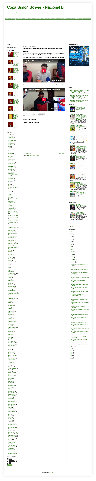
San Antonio (10, 398)
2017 (71, 244)
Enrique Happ (10, 257)
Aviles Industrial (11, 182)
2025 (71, 357)
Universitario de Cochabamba (11, 430)
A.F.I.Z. (9, 146)
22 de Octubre (10, 137)
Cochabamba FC (11, 204)
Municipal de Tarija (11, 342)
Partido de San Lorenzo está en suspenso (79, 304)
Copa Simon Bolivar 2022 (13, 215)
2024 (71, 355)
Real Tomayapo (29, 115)
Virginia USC (10, 448)
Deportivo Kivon (11, 240)
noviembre (73, 262)
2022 (71, 352)
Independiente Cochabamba (13, 293)
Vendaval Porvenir (11, 442)
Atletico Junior (10, 170)
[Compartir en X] (41, 114)
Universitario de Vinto (12, 436)
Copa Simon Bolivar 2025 (13, 222)
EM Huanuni (10, 255)
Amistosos (10, 156)
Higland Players (11, 283)
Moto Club (10, 337)
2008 (71, 231)
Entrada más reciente (27, 153)
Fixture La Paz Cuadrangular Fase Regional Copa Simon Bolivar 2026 (16, 101)
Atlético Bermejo (11, 167)
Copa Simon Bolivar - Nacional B (35, 7)
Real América (10, 376)
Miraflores (10, 333)
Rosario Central (11, 395)
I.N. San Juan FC (11, 287)
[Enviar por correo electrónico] (39, 114)
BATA (9, 184)
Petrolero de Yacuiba (12, 368)
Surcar (9, 414)
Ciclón (9, 197)
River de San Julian (11, 394)
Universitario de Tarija (12, 435)
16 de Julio (10, 136)
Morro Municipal (11, 335)
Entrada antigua (61, 153)
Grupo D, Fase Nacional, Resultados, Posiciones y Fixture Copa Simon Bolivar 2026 (79, 96)
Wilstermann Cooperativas (13, 451)
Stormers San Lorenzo (36, 115)
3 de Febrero (10, 143)
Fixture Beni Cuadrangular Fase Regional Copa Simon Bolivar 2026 (16, 94)
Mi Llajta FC (10, 330)
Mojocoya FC (10, 334)
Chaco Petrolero (11, 193)
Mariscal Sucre (11, 328)
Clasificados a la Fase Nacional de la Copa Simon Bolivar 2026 (16, 54)
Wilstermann (10, 449)
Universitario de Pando (12, 432)
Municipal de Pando (11, 341)
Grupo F (82, 18)
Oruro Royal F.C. (73, 155)
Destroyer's (10, 250)
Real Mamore (10, 381)
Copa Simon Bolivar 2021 (13, 212)
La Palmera (10, 315)
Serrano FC (10, 405)
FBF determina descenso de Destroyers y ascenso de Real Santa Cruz (80, 184)
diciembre (73, 346)
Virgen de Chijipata (11, 446)
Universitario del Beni (12, 438)
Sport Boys (10, 408)
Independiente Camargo (12, 292)
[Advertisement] (46, 31)
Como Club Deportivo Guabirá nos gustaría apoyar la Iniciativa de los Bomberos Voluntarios (81, 147)
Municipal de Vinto (11, 344)
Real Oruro (10, 387)
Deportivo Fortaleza (11, 236)
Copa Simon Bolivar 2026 (13, 225)
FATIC (9, 266)
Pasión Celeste (11, 366)
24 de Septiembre (11, 140)
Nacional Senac (11, 352)
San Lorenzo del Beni (12, 404)
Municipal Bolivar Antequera (13, 338)
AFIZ (9, 150)
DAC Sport (72, 226)
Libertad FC (10, 318)
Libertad (9, 317)
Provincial (10, 369)
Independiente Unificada (12, 298)
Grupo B (60, 18)
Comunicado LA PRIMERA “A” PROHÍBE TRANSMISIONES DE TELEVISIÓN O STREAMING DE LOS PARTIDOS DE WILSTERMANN (81, 117)
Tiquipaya (10, 415)
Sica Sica (10, 407)
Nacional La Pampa (11, 350)
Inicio (7, 18)
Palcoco (9, 365)
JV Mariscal (10, 312)
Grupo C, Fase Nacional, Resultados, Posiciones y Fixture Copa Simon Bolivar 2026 (79, 98)
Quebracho (10, 374)
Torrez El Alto (10, 420)
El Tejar (9, 253)
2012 (71, 236)
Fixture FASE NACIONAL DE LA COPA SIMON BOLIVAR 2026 (15, 117)
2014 (71, 239)
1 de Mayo (10, 134)
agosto (72, 257)
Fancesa (9, 264)
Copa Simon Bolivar (12, 211)
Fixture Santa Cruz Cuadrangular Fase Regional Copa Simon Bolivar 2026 (16, 63)
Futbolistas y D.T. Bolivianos (76, 125)
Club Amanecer (11, 201)
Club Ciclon (72, 173)
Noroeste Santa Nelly (12, 355)
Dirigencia (10, 251)
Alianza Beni (10, 153)
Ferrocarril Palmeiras (12, 268)
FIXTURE (10, 271)
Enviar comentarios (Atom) (33, 155)
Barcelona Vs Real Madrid (75, 204)
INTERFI (9, 302)
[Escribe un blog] (40, 114)
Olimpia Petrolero (11, 359)
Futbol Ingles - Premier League (76, 212)
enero (72, 249)
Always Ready (10, 154)
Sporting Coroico (11, 410)
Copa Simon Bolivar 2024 (13, 220)
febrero (72, 251)
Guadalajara (10, 280)
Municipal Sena (11, 345)
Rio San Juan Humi (11, 392)
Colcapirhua (10, 205)
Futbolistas (12, 18)
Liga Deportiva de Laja (12, 321)
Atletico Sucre (10, 178)
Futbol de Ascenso (28, 18)
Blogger (51, 472)
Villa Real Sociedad (11, 445)
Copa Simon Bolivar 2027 (13, 227)
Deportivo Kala (11, 239)
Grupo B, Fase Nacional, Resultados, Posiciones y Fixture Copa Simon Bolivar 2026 (79, 101)
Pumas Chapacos (11, 372)
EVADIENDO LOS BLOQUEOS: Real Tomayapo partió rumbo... (78, 295)
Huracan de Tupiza (11, 286)
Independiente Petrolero (12, 295)
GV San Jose (10, 281)
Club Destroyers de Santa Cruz (76, 182)
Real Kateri (10, 379)
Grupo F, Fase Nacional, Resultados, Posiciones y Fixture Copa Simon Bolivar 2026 (79, 91)
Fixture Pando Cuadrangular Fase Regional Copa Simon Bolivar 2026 (16, 78)
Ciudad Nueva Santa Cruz (13, 198)
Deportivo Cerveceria (12, 233)
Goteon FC (10, 277)
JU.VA (9, 307)
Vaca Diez (10, 439)
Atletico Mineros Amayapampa (11, 173)
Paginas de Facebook (74, 225)
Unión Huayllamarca (12, 423)
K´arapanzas (10, 314)
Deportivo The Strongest (12, 247)
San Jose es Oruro (11, 402)
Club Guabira (72, 145)
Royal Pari (10, 397)
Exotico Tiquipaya (11, 261)
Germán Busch (11, 276)
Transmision (10, 421)
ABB (9, 147)
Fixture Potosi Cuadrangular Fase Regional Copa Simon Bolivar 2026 (16, 108)
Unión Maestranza (11, 424)
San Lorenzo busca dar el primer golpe (78, 289)
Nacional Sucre (11, 353)
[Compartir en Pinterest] (44, 114)
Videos (42, 115)
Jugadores (10, 309)
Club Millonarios (11, 202)
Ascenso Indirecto (11, 163)
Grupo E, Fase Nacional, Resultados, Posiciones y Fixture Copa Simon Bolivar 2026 (79, 93)
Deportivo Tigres (11, 248)
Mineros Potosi (11, 331)
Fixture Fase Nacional (47, 18)
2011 (71, 234)
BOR (9, 188)
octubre (72, 261)
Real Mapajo (10, 382)
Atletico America (11, 166)
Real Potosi (10, 388)
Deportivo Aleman (11, 231)
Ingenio (9, 301)
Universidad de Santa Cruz (13, 427)
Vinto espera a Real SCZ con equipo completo (79, 344)
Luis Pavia (10, 325)
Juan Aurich (10, 308)
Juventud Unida (11, 311)
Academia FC (10, 149)
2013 (71, 238)
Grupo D (71, 18)
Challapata (10, 194)
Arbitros (9, 160)
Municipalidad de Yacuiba (13, 347)
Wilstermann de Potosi (12, 453)
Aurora (9, 181)
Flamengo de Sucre (11, 273)
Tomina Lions (10, 417)
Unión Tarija (10, 425)
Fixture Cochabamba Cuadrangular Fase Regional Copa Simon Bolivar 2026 (16, 86)
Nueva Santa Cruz (11, 358)
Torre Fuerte (10, 418)
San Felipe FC (10, 399)
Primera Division (37, 18)
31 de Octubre (10, 144)
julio (72, 256)
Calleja (9, 190)
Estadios (9, 260)
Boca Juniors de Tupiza (12, 187)
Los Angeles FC (11, 324)
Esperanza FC (10, 258)
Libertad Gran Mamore (12, 320)
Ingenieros (10, 299)
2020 (71, 348)
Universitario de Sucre (12, 433)
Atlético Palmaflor (11, 177)
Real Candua (10, 378)
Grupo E (77, 18)
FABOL (9, 263)
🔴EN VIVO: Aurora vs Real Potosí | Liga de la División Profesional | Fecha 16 (80, 108)
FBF (9, 267)
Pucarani (9, 371)
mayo (72, 252)
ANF (9, 157)
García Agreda (10, 274)
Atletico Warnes (11, 180)
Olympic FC (10, 362)
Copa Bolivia (10, 209)
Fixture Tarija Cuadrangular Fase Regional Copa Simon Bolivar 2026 (16, 70)
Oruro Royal (10, 363)
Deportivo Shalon (11, 245)
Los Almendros (11, 322)
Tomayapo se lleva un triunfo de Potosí (78, 322)
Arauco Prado (10, 159)
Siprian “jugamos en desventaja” (77, 327)
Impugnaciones (11, 290)
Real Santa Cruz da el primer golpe (77, 282)
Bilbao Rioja (10, 185)
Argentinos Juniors (11, 162)
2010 (71, 233)
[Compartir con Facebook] (42, 114)
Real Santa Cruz (11, 389)
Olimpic (9, 361)
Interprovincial (19, 18)
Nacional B (10, 349)
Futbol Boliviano (73, 106)
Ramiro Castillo (11, 375)
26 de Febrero (10, 141)
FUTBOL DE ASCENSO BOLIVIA (76, 114)
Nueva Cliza (10, 356)
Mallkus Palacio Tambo (12, 327)
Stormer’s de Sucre (11, 411)
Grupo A (55, 18)
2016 (71, 243)
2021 (71, 350)
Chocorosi (10, 195)
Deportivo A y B (11, 230)
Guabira (9, 279)
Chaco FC (10, 191)
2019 (71, 248)
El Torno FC (10, 254)
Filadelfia (9, 270)
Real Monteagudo (11, 385)
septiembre (73, 259)
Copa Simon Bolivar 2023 (13, 217)
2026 (71, 358)
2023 (71, 353)
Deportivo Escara (11, 234)
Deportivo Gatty (11, 237)
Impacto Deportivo (11, 289)
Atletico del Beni (11, 169)
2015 (71, 241)
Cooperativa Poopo (11, 208)
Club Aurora (72, 134)
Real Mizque (10, 384)
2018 (71, 246)
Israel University (11, 305)
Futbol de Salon (73, 163)
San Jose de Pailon (11, 401)
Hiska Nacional (11, 284)
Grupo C (66, 18)
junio (72, 254)
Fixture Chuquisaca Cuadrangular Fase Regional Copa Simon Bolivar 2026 (16, 125)
